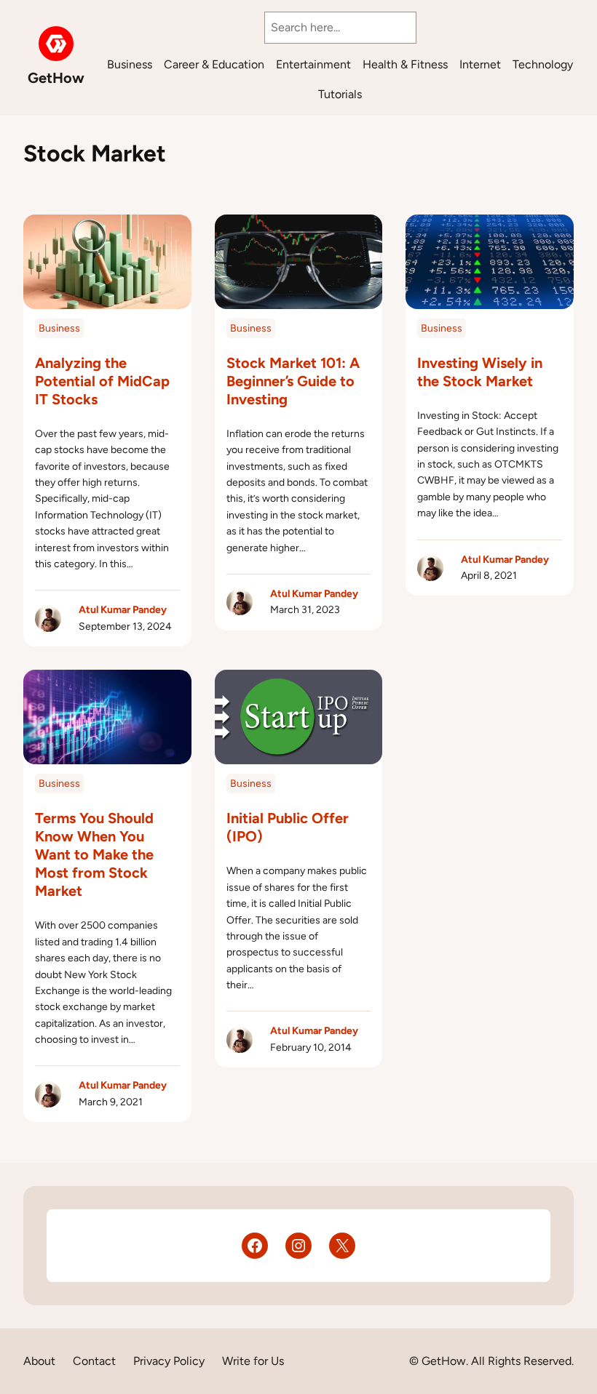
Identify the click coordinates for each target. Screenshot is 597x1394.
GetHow (56, 78)
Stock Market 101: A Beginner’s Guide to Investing (293, 381)
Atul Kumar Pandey (123, 610)
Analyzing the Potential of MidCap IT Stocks (102, 381)
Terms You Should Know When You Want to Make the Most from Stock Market (94, 854)
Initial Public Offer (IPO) (287, 827)
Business (59, 328)
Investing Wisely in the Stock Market (479, 372)
